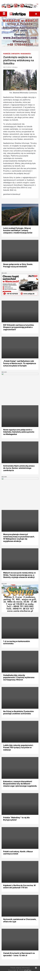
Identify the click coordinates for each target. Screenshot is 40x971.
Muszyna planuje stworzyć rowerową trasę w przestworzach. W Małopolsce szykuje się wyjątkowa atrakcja (19, 537)
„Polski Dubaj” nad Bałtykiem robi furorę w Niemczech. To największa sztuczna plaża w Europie (19, 363)
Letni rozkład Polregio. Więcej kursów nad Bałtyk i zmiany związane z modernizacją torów (17, 230)
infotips (14, 67)
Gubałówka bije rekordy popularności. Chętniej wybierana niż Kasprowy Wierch (18, 677)
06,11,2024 (7, 67)
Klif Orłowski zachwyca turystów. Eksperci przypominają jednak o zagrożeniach (18, 327)
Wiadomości (25, 54)
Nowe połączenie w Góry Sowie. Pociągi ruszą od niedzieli (18, 265)
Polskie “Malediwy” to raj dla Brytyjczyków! (16, 818)
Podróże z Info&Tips (11, 54)
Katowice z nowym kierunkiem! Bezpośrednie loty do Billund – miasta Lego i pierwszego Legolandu (20, 783)
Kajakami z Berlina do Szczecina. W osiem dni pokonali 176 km (19, 886)
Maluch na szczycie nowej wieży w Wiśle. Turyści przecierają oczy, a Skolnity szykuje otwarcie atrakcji (19, 575)
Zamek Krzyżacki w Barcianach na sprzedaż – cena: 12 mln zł (19, 954)
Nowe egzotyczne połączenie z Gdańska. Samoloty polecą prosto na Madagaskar (18, 432)
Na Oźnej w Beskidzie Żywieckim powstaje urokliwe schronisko (18, 712)
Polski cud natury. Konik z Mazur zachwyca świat (18, 852)
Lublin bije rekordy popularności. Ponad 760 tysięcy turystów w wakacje (18, 747)
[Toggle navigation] (4, 13)
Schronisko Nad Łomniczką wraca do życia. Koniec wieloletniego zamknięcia (18, 468)
